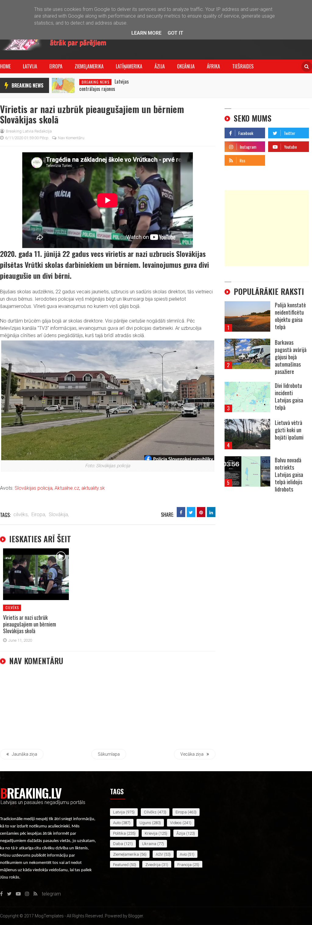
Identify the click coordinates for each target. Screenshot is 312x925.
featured (121, 864)
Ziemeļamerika (89, 66)
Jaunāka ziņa (24, 754)
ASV (159, 854)
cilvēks (12, 607)
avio (183, 854)
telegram (277, 159)
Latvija (30, 66)
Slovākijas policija (33, 488)
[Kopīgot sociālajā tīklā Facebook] (181, 512)
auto (117, 822)
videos (176, 822)
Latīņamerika (129, 66)
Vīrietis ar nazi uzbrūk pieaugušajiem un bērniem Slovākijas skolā (29, 624)
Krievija (151, 833)
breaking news (28, 85)
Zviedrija (153, 864)
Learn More (146, 33)
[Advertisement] (267, 228)
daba (118, 843)
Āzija (159, 66)
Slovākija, (59, 514)
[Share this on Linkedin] (211, 512)
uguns (145, 822)
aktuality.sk (93, 488)
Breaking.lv (30, 792)
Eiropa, (38, 514)
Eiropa (55, 66)
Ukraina (149, 843)
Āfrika (213, 66)
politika (119, 833)
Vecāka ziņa (192, 754)
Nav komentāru (71, 138)
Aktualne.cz (67, 488)
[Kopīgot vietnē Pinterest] (201, 512)
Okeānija (186, 66)
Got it (175, 33)
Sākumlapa (109, 754)
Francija (184, 864)
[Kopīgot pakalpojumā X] (191, 512)
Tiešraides (243, 66)
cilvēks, (21, 514)
